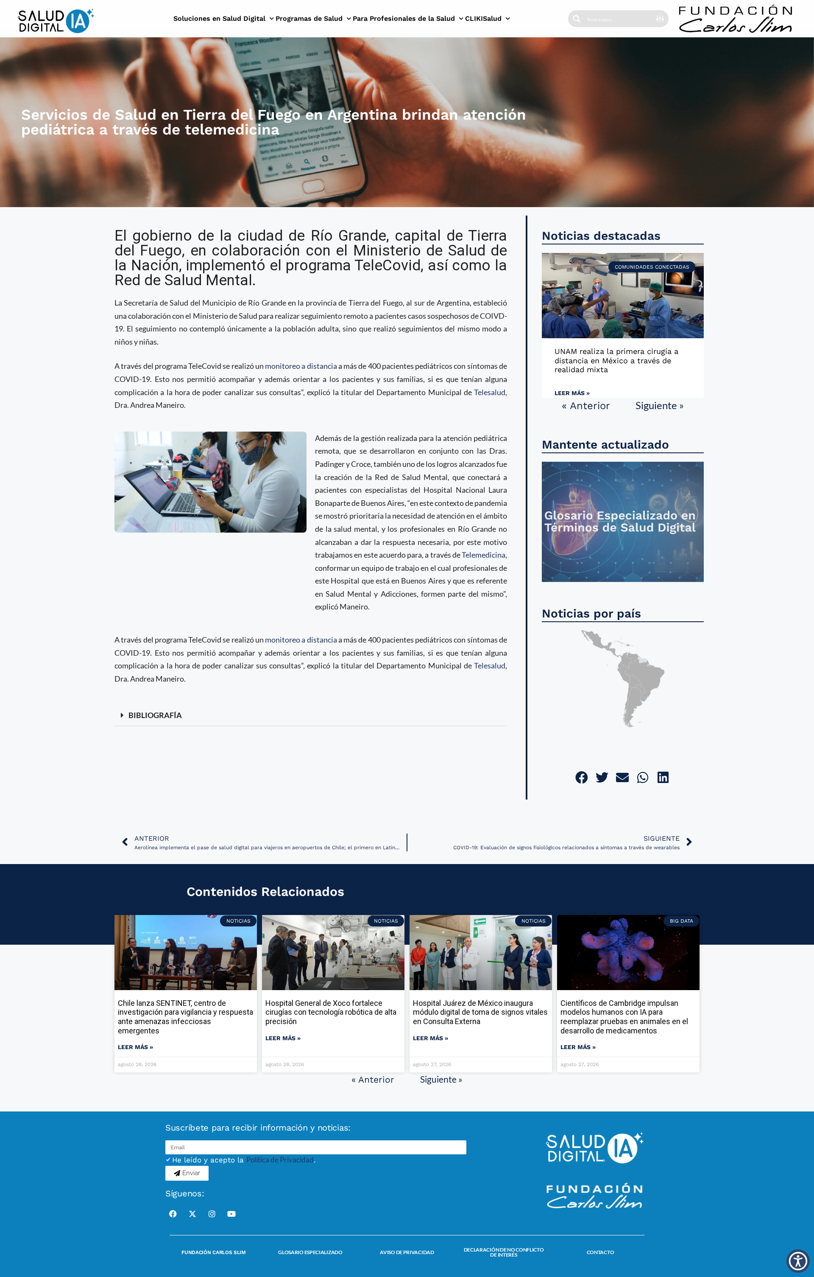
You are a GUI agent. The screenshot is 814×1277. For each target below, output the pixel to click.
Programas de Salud (309, 18)
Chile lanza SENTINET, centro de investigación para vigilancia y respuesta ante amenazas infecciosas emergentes (185, 1017)
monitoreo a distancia (301, 365)
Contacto (600, 1252)
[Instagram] (212, 1213)
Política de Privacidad (280, 1159)
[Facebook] (173, 1213)
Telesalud (489, 392)
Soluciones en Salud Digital (219, 18)
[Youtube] (231, 1213)
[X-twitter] (192, 1213)
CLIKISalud (483, 18)
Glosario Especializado (310, 1252)
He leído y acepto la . (244, 1160)
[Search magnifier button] (577, 19)
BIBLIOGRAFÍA (155, 715)
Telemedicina (483, 554)
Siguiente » (660, 405)
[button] (310, 715)
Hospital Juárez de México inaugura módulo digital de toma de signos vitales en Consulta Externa (480, 1012)
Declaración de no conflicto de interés (504, 1252)
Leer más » (572, 393)
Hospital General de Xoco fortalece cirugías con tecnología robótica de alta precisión (330, 1012)
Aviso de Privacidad (407, 1252)
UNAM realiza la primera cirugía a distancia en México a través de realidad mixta (616, 360)
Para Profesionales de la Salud (404, 18)
